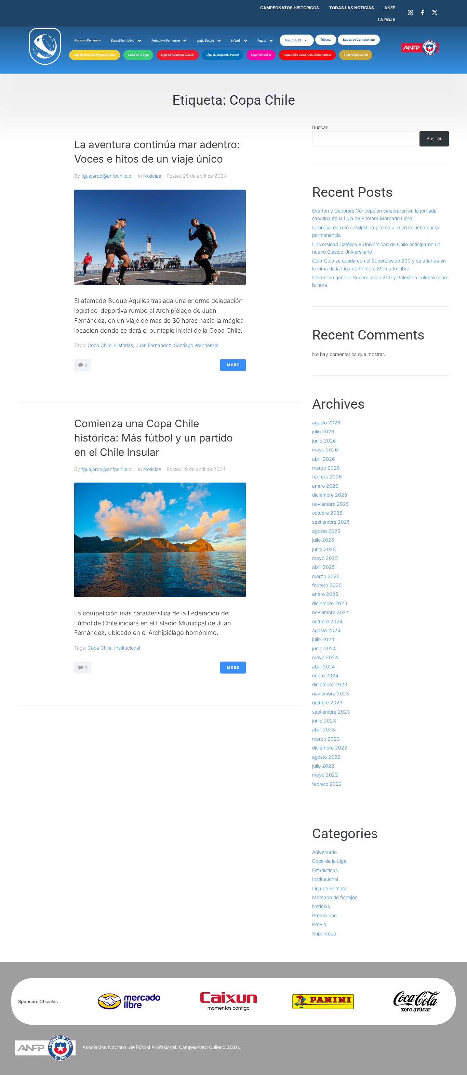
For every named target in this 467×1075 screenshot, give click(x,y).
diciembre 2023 (329, 684)
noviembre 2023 (330, 693)
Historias (123, 345)
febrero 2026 (327, 476)
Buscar (320, 127)
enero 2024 (325, 675)
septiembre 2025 (331, 522)
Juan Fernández (153, 345)
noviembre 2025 (330, 504)
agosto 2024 (326, 630)
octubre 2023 (327, 702)
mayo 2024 (325, 657)
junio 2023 (324, 721)
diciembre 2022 (329, 748)
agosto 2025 (326, 531)
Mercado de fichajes (334, 897)
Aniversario (324, 852)
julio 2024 (323, 639)
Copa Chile (99, 345)
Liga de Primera (329, 888)
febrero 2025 (327, 585)
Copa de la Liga (329, 861)
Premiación (324, 915)
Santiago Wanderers (196, 345)
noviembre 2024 (330, 612)
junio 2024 (324, 648)
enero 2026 (325, 486)
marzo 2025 (325, 576)
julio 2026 (323, 431)
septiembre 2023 (331, 712)
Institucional (127, 648)
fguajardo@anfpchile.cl (106, 176)
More (233, 365)
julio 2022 (323, 766)
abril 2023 (323, 729)
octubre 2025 (327, 513)
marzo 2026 (325, 468)
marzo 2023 (325, 739)
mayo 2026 (325, 449)
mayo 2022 (325, 775)
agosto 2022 (326, 757)
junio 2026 (324, 441)
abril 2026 (323, 459)
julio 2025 (323, 540)
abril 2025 (323, 567)
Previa (319, 924)
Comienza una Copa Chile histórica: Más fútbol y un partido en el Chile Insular (153, 437)
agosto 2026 (326, 422)
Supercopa (324, 933)
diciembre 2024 (329, 603)
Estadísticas (325, 870)
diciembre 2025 (329, 495)
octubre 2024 (327, 621)
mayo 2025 (325, 558)
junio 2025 (324, 549)
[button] (297, 40)
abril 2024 (323, 666)
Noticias (152, 176)
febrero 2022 (327, 784)
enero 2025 (325, 594)
